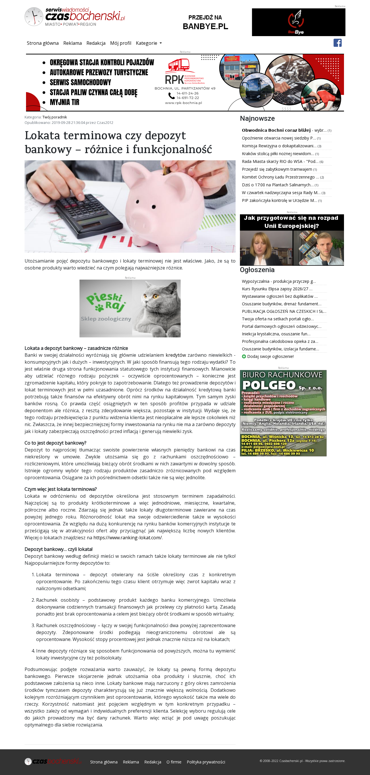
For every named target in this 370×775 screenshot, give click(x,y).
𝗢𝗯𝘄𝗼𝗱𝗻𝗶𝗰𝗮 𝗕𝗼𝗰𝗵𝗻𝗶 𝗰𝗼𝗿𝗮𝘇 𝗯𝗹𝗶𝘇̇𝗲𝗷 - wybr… (285, 130)
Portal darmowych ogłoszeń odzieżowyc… (281, 326)
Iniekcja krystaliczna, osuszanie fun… (276, 334)
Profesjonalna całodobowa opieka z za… (280, 341)
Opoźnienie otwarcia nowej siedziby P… (279, 138)
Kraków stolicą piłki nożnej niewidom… (278, 153)
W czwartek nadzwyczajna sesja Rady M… (282, 192)
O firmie (174, 762)
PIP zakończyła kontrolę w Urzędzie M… (280, 200)
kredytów (176, 355)
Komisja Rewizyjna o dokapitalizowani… (280, 145)
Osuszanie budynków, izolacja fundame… (280, 349)
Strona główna (44, 43)
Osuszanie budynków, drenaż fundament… (281, 303)
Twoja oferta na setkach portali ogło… (278, 318)
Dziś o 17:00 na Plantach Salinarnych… (278, 184)
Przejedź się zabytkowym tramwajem (277, 169)
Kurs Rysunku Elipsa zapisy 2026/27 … (277, 288)
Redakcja (96, 43)
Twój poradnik (54, 117)
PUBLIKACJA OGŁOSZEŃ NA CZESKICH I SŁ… (284, 311)
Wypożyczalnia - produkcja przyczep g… (279, 281)
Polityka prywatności (206, 762)
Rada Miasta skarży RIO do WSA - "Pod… (281, 161)
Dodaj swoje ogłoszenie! (270, 356)
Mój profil (120, 43)
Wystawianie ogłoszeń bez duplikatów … (280, 296)
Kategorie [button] (147, 43)
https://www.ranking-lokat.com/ (127, 537)
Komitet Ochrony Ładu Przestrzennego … (281, 177)
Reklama (72, 43)
